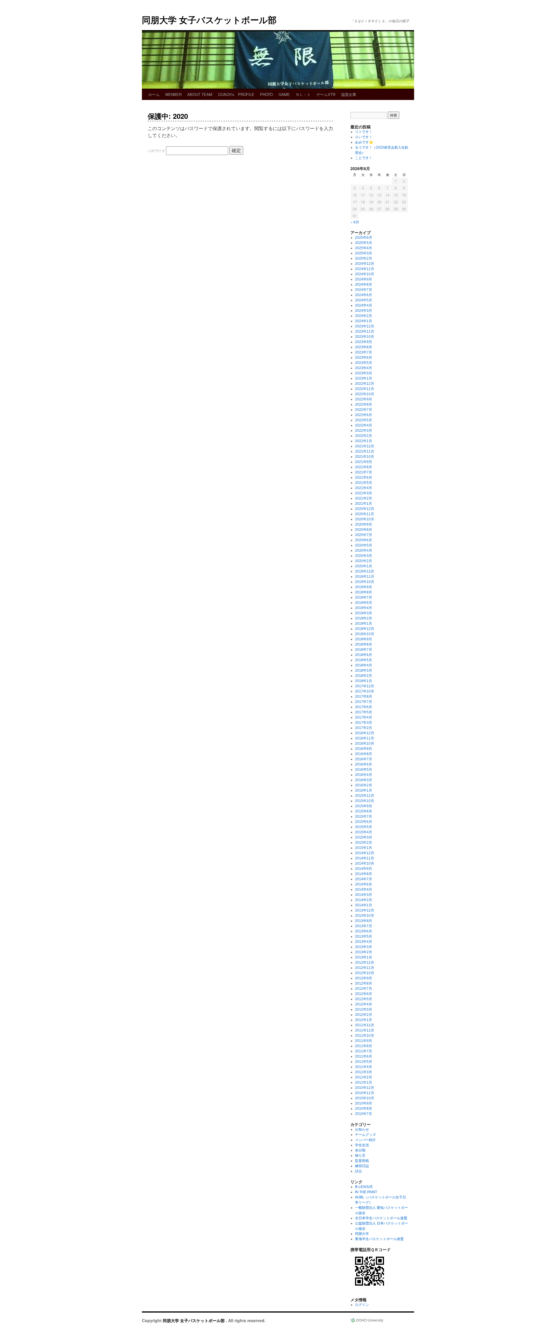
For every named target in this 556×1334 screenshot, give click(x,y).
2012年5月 (363, 999)
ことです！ (363, 158)
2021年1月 (363, 504)
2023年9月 (363, 342)
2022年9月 (363, 399)
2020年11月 (364, 514)
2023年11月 (364, 331)
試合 (358, 1171)
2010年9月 (363, 1103)
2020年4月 (363, 550)
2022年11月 (364, 389)
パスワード (157, 150)
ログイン (362, 1305)
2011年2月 (363, 1077)
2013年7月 (363, 926)
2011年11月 (364, 1030)
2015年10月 (364, 801)
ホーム (154, 94)
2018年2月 (363, 676)
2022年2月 (363, 436)
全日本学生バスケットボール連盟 (381, 1218)
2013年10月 (364, 916)
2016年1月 (363, 790)
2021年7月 (363, 472)
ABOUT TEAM (199, 94)
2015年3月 (363, 837)
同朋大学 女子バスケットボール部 (209, 19)
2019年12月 (364, 571)
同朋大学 (362, 1234)
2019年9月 (363, 587)
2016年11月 (364, 738)
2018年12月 (364, 629)
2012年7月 (363, 989)
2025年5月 (363, 243)
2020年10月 (364, 519)
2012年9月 (363, 978)
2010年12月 (364, 1088)
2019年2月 (363, 618)
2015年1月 (363, 848)
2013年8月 (363, 921)
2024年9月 (363, 279)
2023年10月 (364, 337)
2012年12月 (364, 963)
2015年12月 (364, 796)
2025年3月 (363, 253)
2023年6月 (363, 358)
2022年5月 (363, 420)
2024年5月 (363, 300)
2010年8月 (363, 1109)
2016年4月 (363, 775)
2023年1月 (363, 378)
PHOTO (266, 94)
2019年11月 (364, 577)
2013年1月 (363, 957)
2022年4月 (363, 425)
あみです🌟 (364, 142)
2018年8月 (363, 644)
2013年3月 (363, 947)
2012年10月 (364, 973)
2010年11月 (364, 1093)
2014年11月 (364, 858)
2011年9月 (363, 1041)
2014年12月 (364, 853)
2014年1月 (363, 905)
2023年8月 (363, 347)
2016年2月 (363, 785)
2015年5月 (363, 827)
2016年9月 (363, 749)
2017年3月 (363, 723)
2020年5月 (363, 545)
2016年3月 (363, 780)
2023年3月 (363, 373)
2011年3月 (363, 1072)
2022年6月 (363, 415)
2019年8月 (363, 592)
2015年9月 (363, 806)
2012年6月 (363, 994)
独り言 (360, 1155)
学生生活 (362, 1145)
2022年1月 (363, 441)
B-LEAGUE (364, 1187)
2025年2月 (363, 258)
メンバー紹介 (365, 1140)
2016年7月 (363, 759)
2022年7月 (363, 410)
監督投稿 (362, 1161)
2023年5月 (363, 363)
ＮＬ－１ (303, 94)
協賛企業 (348, 94)
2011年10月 (364, 1036)
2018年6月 (363, 655)
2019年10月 (364, 582)
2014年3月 (363, 895)
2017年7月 (363, 702)
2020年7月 (363, 535)
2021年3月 (363, 493)
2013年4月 (363, 942)
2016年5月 (363, 770)
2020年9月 (363, 524)
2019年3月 (363, 613)
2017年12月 (364, 686)
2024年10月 (364, 274)
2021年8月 (363, 467)
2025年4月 (363, 248)
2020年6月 (363, 540)
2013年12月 (364, 910)
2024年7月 (363, 290)
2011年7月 (363, 1051)
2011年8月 (363, 1046)
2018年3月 (363, 670)
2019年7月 (363, 597)
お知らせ (362, 1129)
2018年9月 (363, 639)
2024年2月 (363, 316)
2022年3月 (363, 431)
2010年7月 (363, 1114)
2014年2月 (363, 900)
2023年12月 (364, 326)
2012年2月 (363, 1015)
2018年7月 (363, 650)
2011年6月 (363, 1056)
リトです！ (363, 132)
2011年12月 (364, 1025)
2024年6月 (363, 295)
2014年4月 (363, 889)
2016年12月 (364, 733)
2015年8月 (363, 811)
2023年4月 (363, 368)
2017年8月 (363, 697)
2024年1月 (363, 321)
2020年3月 (363, 556)
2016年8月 (363, 754)
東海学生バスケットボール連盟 (379, 1239)
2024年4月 (363, 305)
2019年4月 (363, 608)
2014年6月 (363, 884)
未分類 (360, 1150)
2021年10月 (364, 457)
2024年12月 (364, 264)
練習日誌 (362, 1166)
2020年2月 (363, 561)
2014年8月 (363, 874)
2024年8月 (363, 285)
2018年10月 (364, 634)
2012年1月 (363, 1020)
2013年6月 (363, 931)
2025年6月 (363, 238)
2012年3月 (363, 1009)
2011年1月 (363, 1082)
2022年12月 (364, 384)
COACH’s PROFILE (236, 94)
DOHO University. (370, 1320)
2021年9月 (363, 462)
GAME (284, 94)
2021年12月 (364, 446)
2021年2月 (363, 498)
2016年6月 (363, 764)
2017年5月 (363, 712)
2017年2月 (363, 728)
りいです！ (363, 137)
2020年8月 (363, 530)
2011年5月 (363, 1062)
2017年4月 (363, 717)
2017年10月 (364, 691)
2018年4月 (363, 665)
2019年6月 (363, 603)
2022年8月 (363, 404)
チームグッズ (365, 1135)
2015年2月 (363, 843)
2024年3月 (363, 311)
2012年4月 (363, 1004)
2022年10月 (364, 394)
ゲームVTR (326, 94)
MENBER (173, 94)
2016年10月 (364, 743)
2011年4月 (363, 1067)
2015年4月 (363, 832)
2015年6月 (363, 822)
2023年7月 (363, 352)
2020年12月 (364, 509)
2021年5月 (363, 483)
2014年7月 (363, 879)
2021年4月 (363, 488)
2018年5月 (363, 660)
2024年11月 (364, 269)
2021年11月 (364, 451)
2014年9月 (363, 869)
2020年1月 (363, 566)
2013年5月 (363, 936)
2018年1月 (363, 681)
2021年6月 (363, 477)
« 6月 (355, 221)
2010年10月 (364, 1098)
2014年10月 (364, 863)
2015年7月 (363, 816)
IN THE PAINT (366, 1192)
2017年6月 (363, 707)
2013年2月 (363, 952)
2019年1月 (363, 624)
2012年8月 (363, 983)
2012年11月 (364, 968)
